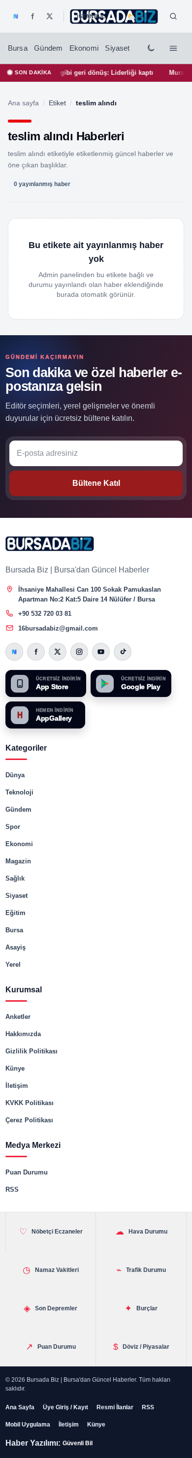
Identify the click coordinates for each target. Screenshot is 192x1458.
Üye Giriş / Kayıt (65, 1407)
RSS (12, 1189)
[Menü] (173, 48)
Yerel (13, 964)
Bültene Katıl (96, 483)
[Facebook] (32, 16)
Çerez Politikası (29, 1120)
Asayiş (15, 947)
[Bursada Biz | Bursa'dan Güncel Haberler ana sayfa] (49, 544)
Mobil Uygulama (27, 1424)
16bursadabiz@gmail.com (58, 628)
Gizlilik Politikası (31, 1051)
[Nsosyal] (16, 16)
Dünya (15, 775)
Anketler (18, 1016)
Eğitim (15, 913)
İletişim (16, 1085)
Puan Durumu (26, 1172)
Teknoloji (19, 792)
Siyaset (117, 48)
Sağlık (15, 878)
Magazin (18, 861)
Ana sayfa (23, 103)
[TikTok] (122, 652)
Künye (15, 1068)
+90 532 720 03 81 (44, 613)
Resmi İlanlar (114, 1407)
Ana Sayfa (19, 1407)
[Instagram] (79, 652)
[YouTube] (101, 652)
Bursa (18, 48)
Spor (12, 826)
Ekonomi (83, 48)
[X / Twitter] (50, 16)
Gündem (48, 48)
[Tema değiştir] (150, 48)
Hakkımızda (23, 1034)
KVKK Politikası (29, 1103)
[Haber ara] (173, 16)
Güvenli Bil (78, 1443)
